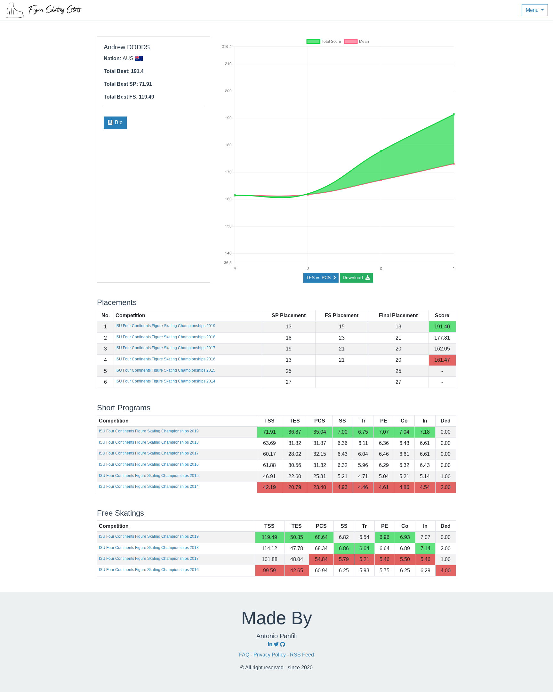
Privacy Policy (270, 654)
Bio (118, 122)
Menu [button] (533, 10)
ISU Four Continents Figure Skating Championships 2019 (165, 326)
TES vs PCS (319, 277)
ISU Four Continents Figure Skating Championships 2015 (165, 370)
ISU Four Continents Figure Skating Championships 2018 (165, 337)
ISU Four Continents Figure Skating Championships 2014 (165, 381)
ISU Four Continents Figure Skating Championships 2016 (165, 359)
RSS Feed (302, 654)
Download (353, 277)
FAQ (245, 654)
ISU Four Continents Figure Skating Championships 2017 (165, 348)
